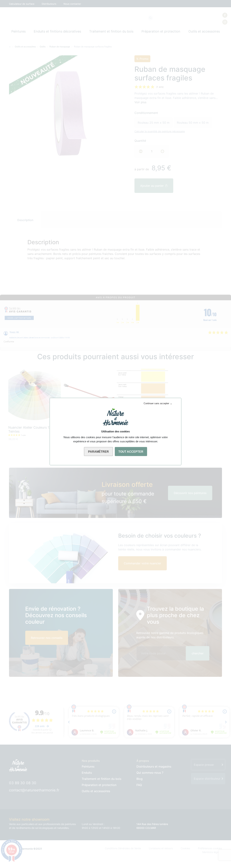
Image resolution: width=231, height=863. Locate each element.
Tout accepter (130, 451)
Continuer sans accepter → (158, 403)
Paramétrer (98, 451)
